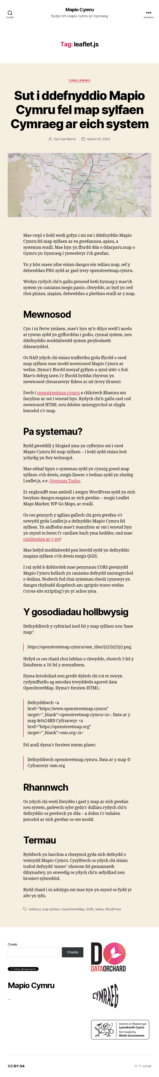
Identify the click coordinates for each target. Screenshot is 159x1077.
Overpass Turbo (64, 481)
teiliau (99, 909)
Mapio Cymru (79, 9)
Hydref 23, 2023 (98, 139)
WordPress (113, 909)
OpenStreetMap (73, 909)
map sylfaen (51, 909)
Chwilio (12, 944)
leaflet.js (35, 909)
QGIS (89, 909)
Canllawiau (80, 80)
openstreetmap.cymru (58, 393)
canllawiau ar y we (41, 539)
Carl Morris (68, 139)
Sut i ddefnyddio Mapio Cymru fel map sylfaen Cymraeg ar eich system (79, 109)
